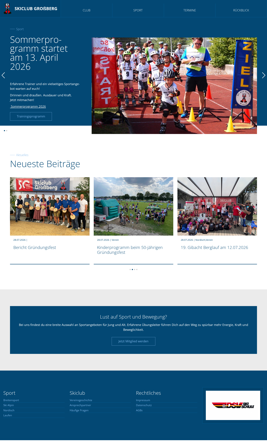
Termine (189, 10)
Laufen (7, 415)
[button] (4, 130)
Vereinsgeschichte (81, 400)
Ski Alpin (8, 405)
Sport (138, 10)
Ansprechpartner (80, 405)
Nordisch (8, 410)
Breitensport (11, 400)
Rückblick (241, 10)
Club (86, 10)
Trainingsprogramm (31, 116)
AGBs (139, 410)
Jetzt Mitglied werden (133, 341)
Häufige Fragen (79, 410)
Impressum (143, 400)
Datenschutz (144, 405)
